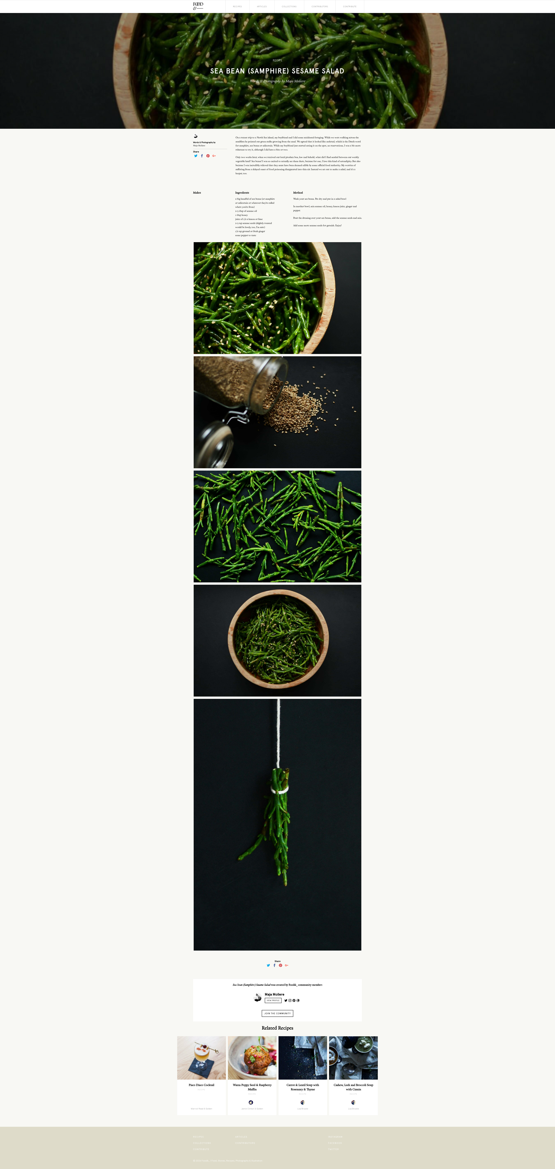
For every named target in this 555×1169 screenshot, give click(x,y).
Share (196, 151)
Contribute (350, 6)
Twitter (333, 1149)
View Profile (273, 1000)
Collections (289, 6)
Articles (262, 6)
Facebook (335, 1143)
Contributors (320, 6)
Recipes (237, 6)
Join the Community (277, 1013)
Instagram (335, 1136)
